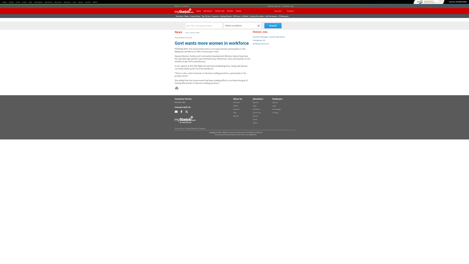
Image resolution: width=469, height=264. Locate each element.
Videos (255, 123)
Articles (230, 11)
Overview (179, 16)
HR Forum (237, 16)
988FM (95, 2)
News (187, 16)
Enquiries (186, 6)
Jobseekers (278, 11)
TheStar (11, 2)
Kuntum (80, 2)
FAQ (234, 113)
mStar (30, 2)
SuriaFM (88, 2)
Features (215, 16)
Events (18, 2)
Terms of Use (179, 128)
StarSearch (67, 2)
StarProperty (38, 2)
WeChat (236, 116)
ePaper (4, 2)
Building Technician (261, 44)
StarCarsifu (58, 2)
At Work (245, 16)
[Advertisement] (271, 65)
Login (254, 106)
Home (198, 11)
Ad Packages (276, 109)
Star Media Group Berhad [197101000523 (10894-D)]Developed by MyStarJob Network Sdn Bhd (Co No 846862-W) (238, 133)
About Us (178, 6)
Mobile (235, 106)
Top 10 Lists (206, 16)
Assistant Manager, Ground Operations (269, 37)
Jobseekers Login (288, 6)
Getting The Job (226, 16)
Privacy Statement (191, 128)
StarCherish (48, 2)
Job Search (208, 11)
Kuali (74, 2)
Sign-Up (255, 102)
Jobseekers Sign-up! (274, 6)
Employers (290, 11)
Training (275, 113)
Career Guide (195, 16)
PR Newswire (283, 16)
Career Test (219, 11)
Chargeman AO (259, 40)
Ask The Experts (271, 16)
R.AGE (24, 2)
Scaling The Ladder (257, 16)
